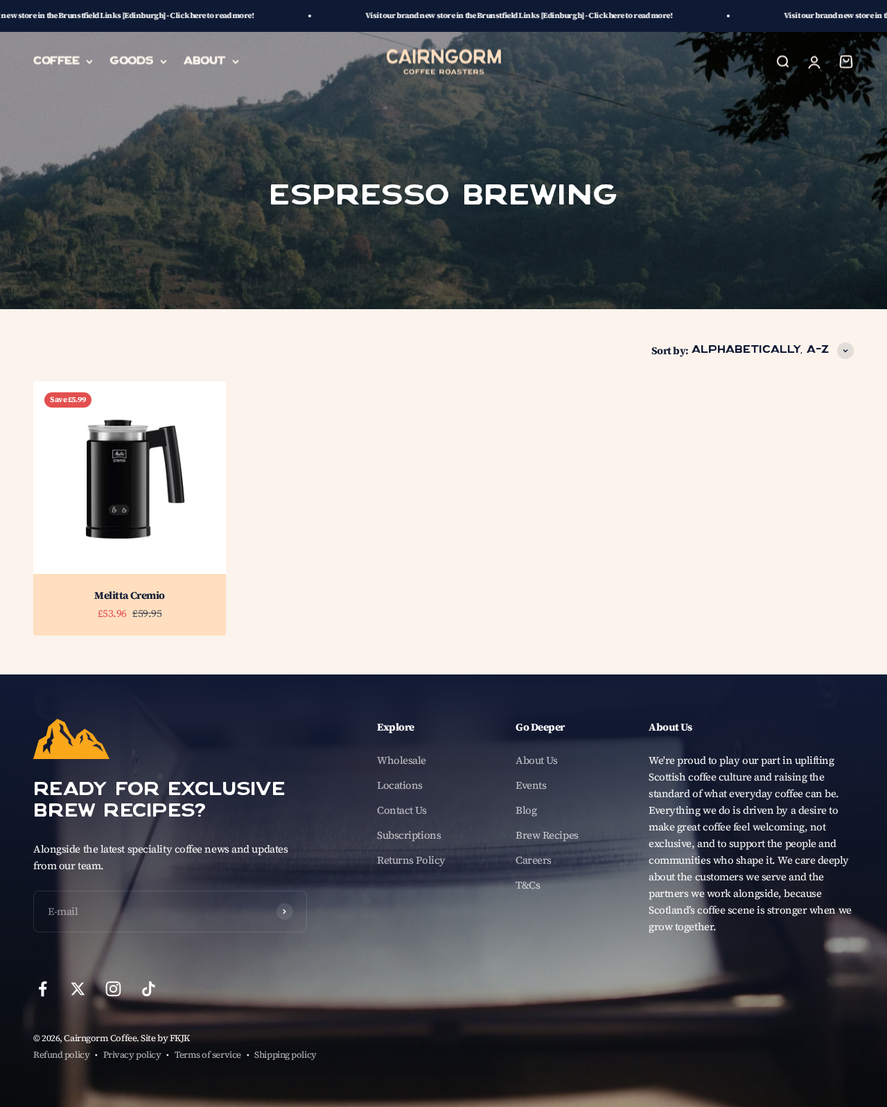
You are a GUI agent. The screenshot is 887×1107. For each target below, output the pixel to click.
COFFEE (56, 61)
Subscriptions (409, 835)
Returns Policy (411, 860)
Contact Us (402, 810)
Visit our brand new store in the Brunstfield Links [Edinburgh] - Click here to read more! (431, 15)
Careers (534, 860)
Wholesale (401, 760)
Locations (400, 785)
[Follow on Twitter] (78, 988)
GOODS (131, 61)
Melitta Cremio (129, 595)
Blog (526, 810)
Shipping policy (285, 1055)
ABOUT (204, 61)
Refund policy (61, 1055)
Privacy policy (132, 1055)
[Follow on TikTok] (148, 988)
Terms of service (208, 1055)
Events (531, 785)
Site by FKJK (165, 1038)
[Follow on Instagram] (113, 988)
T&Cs (528, 885)
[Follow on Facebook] (42, 988)
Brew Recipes (547, 835)
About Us (536, 760)
